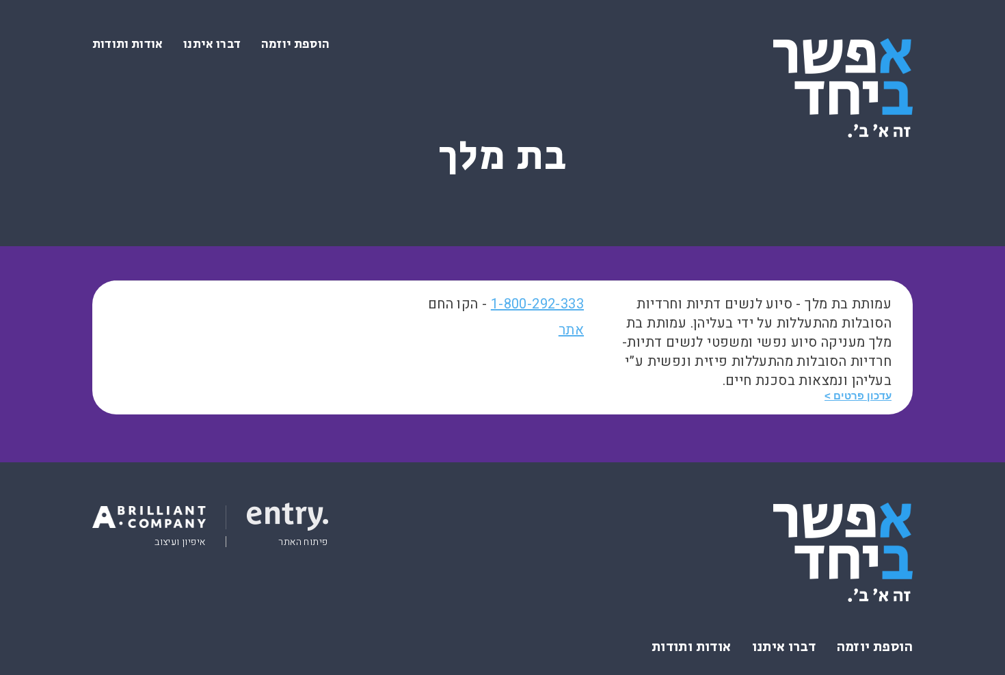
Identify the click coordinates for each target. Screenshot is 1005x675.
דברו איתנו (212, 44)
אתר (571, 330)
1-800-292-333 (537, 304)
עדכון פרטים (862, 395)
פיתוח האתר (302, 542)
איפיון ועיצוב (180, 542)
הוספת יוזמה (295, 44)
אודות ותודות (127, 44)
